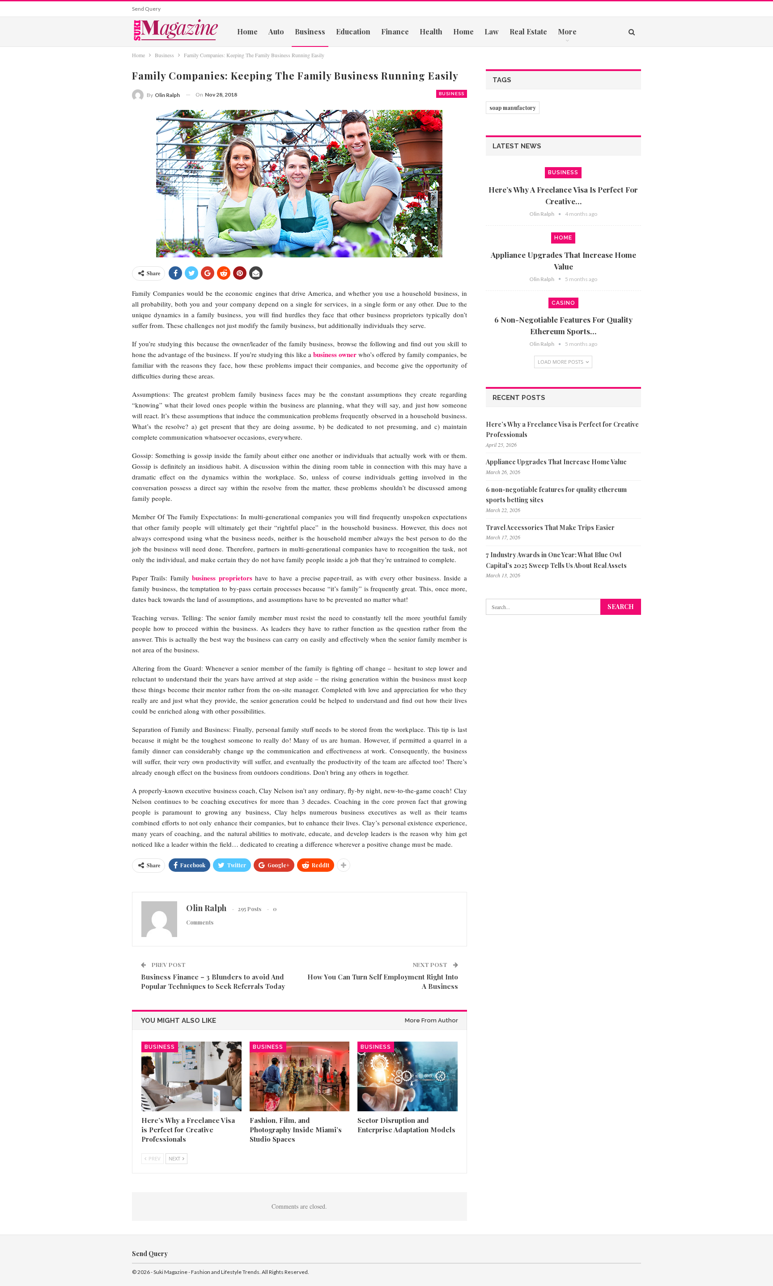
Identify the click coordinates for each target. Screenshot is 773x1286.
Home (247, 31)
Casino (563, 303)
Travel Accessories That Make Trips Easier (550, 527)
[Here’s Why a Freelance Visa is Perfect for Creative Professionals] (191, 1076)
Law (491, 31)
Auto (276, 31)
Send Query (146, 8)
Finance (395, 31)
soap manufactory (512, 107)
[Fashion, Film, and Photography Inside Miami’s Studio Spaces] (300, 1076)
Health (431, 31)
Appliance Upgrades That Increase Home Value (556, 462)
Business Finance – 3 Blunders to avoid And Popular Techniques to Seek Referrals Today (213, 981)
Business (310, 31)
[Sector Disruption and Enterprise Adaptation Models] (407, 1076)
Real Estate (528, 31)
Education (353, 31)
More (567, 31)
